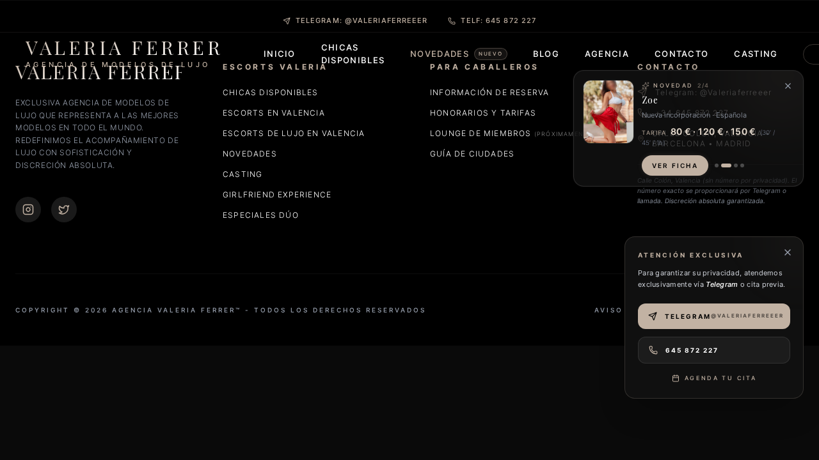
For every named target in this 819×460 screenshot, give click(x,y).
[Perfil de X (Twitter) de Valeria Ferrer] (64, 209)
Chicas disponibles (271, 92)
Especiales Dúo (261, 215)
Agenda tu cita (721, 377)
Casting (755, 54)
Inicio (280, 54)
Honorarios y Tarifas (483, 113)
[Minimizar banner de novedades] (788, 86)
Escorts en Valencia (274, 113)
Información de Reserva (489, 92)
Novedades (250, 153)
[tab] (717, 165)
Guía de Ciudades (472, 153)
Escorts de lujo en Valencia (294, 133)
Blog (546, 54)
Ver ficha (675, 165)
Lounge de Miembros (512, 133)
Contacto (681, 54)
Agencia (607, 54)
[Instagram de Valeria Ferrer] (28, 209)
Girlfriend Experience (277, 194)
